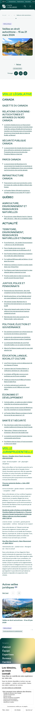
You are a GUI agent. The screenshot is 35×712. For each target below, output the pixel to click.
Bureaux (6, 658)
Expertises (8, 654)
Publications (20, 1)
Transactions (12, 1)
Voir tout (5, 593)
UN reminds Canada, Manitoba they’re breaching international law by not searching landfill (17, 304)
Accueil (4, 15)
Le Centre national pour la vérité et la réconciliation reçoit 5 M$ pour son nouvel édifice (16, 387)
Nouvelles (28, 1)
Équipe (6, 650)
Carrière (6, 662)
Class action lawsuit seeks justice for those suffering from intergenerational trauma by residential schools (17, 311)
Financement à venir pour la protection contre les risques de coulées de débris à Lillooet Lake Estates (18, 185)
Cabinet (6, 647)
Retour (18, 64)
